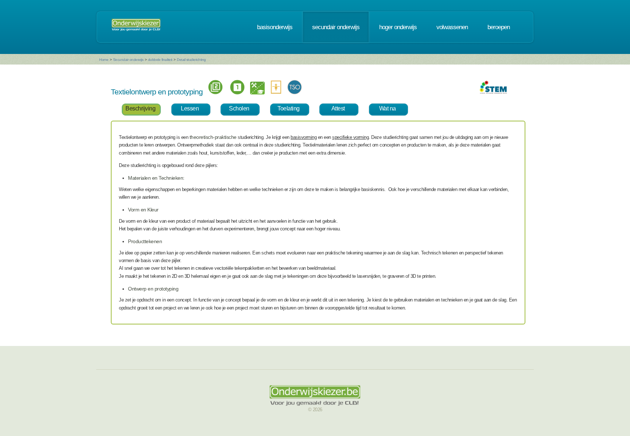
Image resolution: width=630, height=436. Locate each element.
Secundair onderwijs (128, 60)
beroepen (498, 27)
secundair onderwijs (335, 27)
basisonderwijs (274, 27)
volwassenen (452, 27)
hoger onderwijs (398, 27)
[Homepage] (136, 27)
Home (103, 60)
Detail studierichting (191, 60)
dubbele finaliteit (160, 60)
